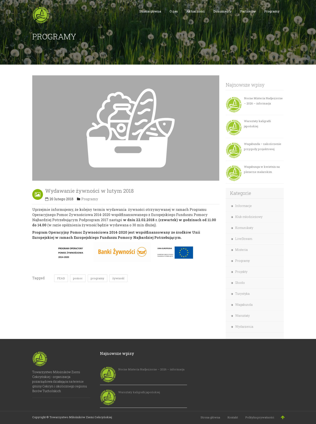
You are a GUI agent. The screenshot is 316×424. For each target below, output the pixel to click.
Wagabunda (244, 305)
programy (97, 278)
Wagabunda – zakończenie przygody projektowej (262, 146)
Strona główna (210, 417)
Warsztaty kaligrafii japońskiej (257, 123)
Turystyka (242, 294)
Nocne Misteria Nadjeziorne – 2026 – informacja (263, 100)
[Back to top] (282, 417)
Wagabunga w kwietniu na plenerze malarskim (262, 169)
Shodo (240, 283)
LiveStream (243, 239)
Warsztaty (242, 316)
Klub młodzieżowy (248, 217)
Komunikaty (244, 228)
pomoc (78, 278)
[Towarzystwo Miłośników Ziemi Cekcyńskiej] (40, 14)
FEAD (61, 278)
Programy (89, 199)
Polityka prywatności (259, 417)
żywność (118, 278)
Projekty (241, 272)
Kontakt (232, 417)
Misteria (241, 250)
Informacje (243, 206)
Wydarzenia (244, 327)
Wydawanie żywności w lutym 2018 (89, 190)
